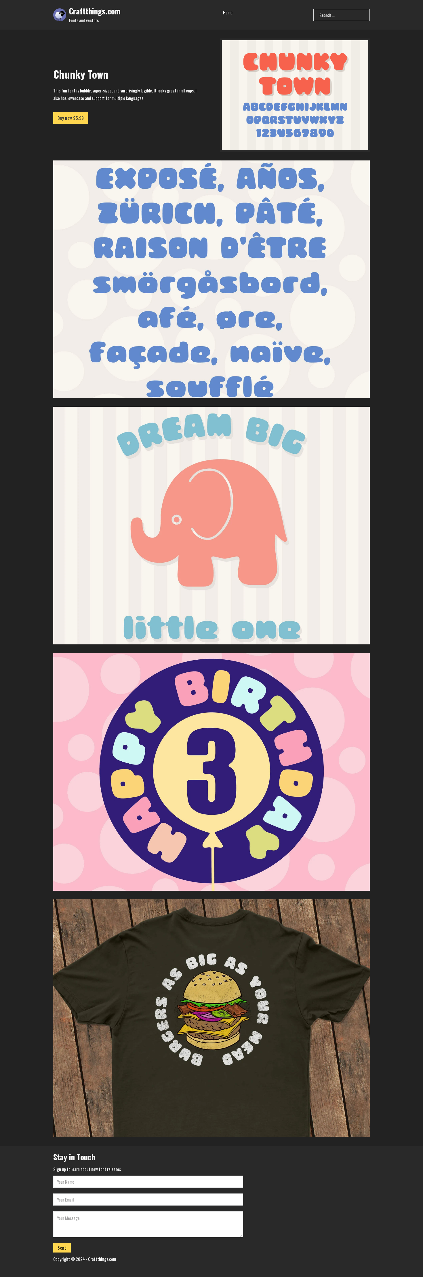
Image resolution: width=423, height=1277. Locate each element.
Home (228, 12)
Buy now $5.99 (71, 118)
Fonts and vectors (84, 20)
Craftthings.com (95, 11)
